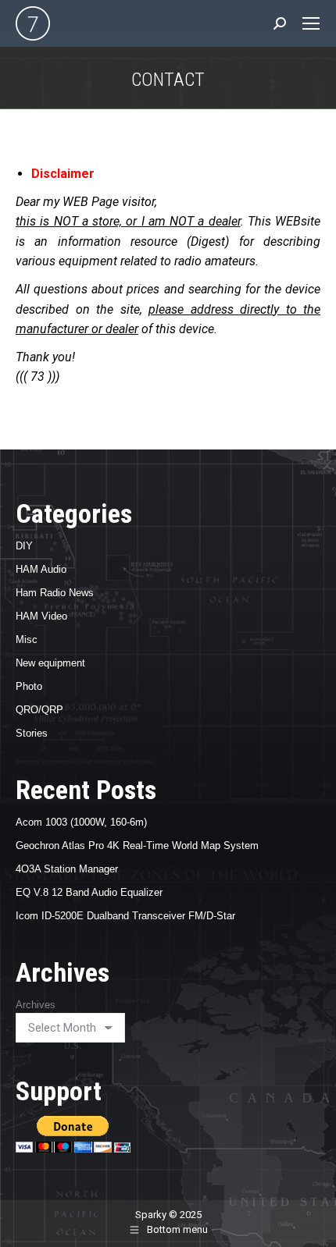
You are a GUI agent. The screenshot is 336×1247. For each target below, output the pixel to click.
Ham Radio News (55, 593)
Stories (32, 733)
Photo (29, 686)
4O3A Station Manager (67, 869)
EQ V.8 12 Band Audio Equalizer (89, 892)
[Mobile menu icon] (311, 23)
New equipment (50, 663)
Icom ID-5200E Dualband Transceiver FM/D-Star (125, 916)
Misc (27, 639)
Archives (35, 1005)
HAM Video (41, 616)
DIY (24, 546)
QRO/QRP (39, 710)
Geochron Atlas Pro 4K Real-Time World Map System (137, 845)
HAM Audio (41, 569)
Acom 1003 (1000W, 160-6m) (81, 822)
